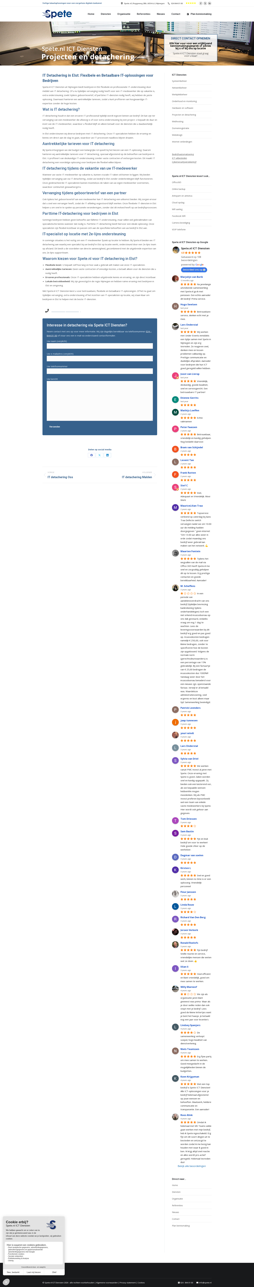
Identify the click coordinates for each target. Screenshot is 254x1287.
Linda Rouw (187, 904)
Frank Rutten (188, 472)
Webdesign (177, 135)
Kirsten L (186, 868)
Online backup (178, 189)
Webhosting (177, 121)
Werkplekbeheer (179, 94)
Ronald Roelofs (189, 942)
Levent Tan (187, 460)
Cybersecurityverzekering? (184, 162)
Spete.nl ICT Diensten (195, 248)
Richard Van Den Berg (193, 917)
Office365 (176, 182)
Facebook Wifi (179, 216)
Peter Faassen (189, 427)
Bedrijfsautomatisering (183, 154)
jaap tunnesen (189, 720)
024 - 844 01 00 (186, 1282)
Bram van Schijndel (192, 447)
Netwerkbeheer (179, 87)
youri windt (187, 733)
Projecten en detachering (184, 114)
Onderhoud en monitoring (184, 101)
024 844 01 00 (177, 3)
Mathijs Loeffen (190, 410)
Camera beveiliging (181, 222)
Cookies (141, 1282)
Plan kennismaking (181, 1225)
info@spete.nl (205, 1282)
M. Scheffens (188, 586)
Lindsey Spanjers (190, 1025)
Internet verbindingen (182, 141)
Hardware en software (182, 108)
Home (175, 1185)
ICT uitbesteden (179, 158)
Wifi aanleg (177, 209)
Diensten (176, 1192)
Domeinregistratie (180, 128)
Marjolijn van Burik (192, 277)
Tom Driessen (189, 818)
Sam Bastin (187, 831)
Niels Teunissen (190, 1049)
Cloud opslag (178, 202)
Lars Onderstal (189, 324)
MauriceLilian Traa (192, 505)
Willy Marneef (189, 987)
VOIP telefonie (179, 229)
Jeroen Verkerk (189, 930)
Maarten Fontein (190, 551)
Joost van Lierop (190, 374)
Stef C (184, 485)
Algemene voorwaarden (107, 1282)
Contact (175, 1219)
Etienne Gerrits (189, 397)
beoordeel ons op (192, 269)
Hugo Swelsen (189, 304)
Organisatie (177, 1198)
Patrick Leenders (190, 707)
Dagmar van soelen (192, 855)
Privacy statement (128, 1282)
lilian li (184, 966)
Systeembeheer (179, 81)
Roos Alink (187, 1115)
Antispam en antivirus (182, 195)
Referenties (177, 1205)
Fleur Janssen (188, 892)
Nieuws (175, 1212)
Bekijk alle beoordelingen (192, 1166)
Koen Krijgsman (190, 1076)
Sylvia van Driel (189, 758)
